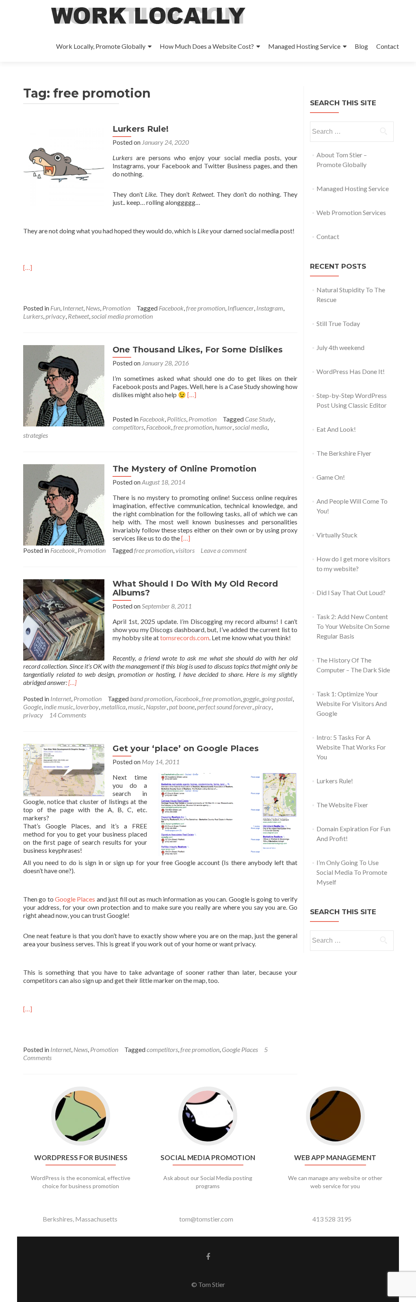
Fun (55, 308)
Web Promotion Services (351, 212)
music (135, 707)
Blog (361, 46)
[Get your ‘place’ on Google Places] (63, 769)
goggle (251, 698)
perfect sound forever (224, 707)
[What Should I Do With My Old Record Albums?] (63, 619)
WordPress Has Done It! (350, 371)
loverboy (87, 707)
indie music (58, 707)
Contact (387, 46)
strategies (35, 435)
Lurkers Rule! (141, 129)
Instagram (269, 308)
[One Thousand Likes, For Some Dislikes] (63, 385)
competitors (128, 427)
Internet (73, 308)
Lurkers (33, 316)
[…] (27, 267)
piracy (263, 707)
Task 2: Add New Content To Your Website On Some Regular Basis (353, 626)
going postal (277, 698)
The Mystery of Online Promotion (184, 469)
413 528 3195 (331, 1219)
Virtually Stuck (337, 535)
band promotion (151, 698)
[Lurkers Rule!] (63, 164)
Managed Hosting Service (304, 46)
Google (32, 707)
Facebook (171, 308)
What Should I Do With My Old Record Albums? (195, 588)
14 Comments (67, 715)
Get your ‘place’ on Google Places (186, 748)
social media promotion (122, 316)
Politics (176, 419)
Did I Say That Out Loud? (351, 592)
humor (223, 427)
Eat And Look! (336, 429)
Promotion (116, 308)
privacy (55, 316)
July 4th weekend (340, 347)
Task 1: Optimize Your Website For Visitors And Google (351, 703)
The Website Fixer (342, 805)
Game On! (330, 477)
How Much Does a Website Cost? (207, 46)
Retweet (78, 316)
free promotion (205, 308)
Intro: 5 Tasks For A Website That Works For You (351, 747)
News (93, 308)
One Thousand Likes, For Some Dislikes (198, 349)
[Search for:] (351, 132)
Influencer (241, 308)
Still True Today (338, 323)
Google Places (75, 899)
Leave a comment (224, 550)
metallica (113, 707)
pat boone (182, 707)
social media (251, 427)
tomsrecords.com (184, 637)
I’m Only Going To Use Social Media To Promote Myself (351, 872)
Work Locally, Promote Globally (100, 46)
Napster (156, 707)
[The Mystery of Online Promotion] (63, 504)
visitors (185, 550)
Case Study (259, 419)
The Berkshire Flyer (343, 453)
